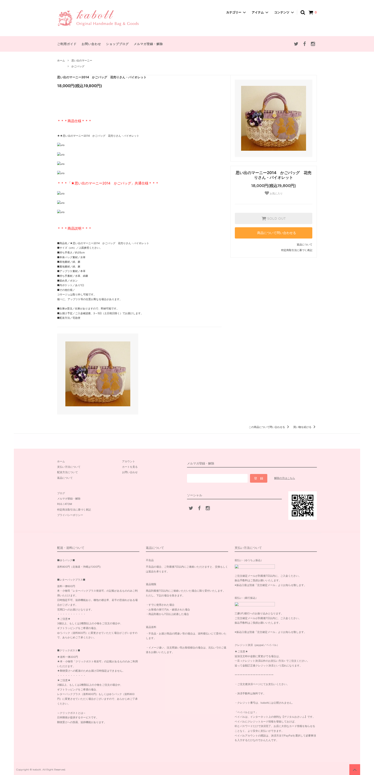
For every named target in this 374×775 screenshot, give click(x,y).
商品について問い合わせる (276, 233)
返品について (304, 244)
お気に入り (276, 193)
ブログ (61, 493)
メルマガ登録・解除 (148, 44)
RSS (59, 504)
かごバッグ (77, 66)
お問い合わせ (91, 44)
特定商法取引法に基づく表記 (74, 509)
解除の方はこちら (284, 478)
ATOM (68, 504)
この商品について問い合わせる (267, 427)
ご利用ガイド (67, 44)
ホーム (61, 60)
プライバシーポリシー (70, 515)
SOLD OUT (276, 218)
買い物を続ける (302, 427)
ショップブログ (117, 44)
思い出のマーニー (81, 60)
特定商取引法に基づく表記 (296, 250)
